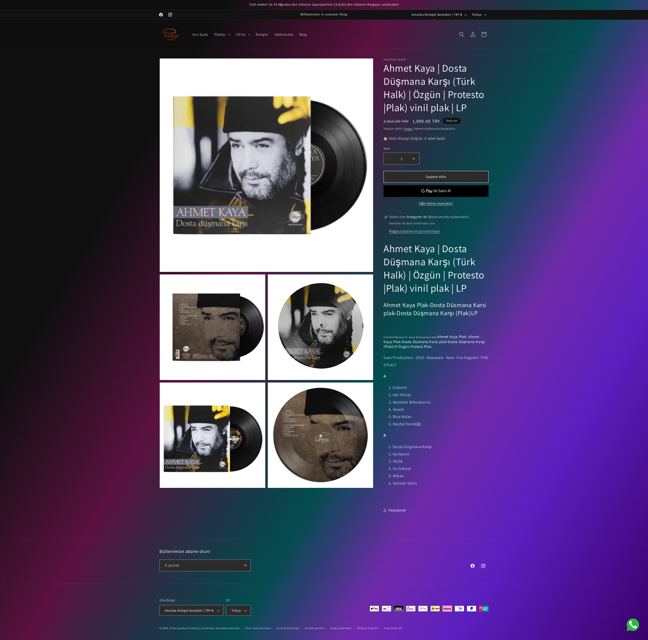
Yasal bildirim (393, 628)
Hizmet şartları (315, 628)
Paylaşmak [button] (397, 510)
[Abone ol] (244, 565)
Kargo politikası (341, 628)
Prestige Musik (179, 628)
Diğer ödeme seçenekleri (436, 203)
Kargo (408, 128)
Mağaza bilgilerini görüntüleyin (414, 231)
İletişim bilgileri (368, 628)
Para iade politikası (258, 628)
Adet (386, 149)
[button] (222, 34)
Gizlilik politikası (288, 628)
